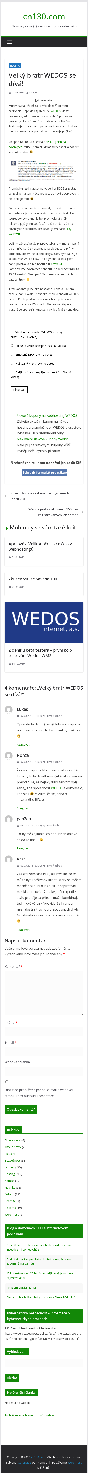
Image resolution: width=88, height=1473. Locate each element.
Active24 (56, 264)
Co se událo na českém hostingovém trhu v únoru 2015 (42, 496)
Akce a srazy (13, 1147)
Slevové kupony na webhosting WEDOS (47, 415)
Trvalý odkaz (54, 716)
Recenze (10, 1201)
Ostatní (9, 1194)
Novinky (10, 1187)
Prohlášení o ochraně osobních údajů (29, 1415)
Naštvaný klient (25, 363)
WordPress (12, 1214)
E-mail (11, 1042)
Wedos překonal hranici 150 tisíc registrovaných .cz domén (53, 512)
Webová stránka (17, 1062)
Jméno (11, 1022)
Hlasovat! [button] (19, 390)
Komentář (14, 966)
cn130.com (44, 16)
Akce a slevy (13, 1140)
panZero (25, 819)
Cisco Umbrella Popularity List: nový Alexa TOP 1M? (41, 1297)
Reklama (10, 1208)
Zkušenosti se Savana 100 (33, 579)
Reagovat (23, 745)
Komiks (9, 1181)
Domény (10, 1167)
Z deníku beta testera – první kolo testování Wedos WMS (40, 652)
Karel (22, 859)
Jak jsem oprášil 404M (21, 1287)
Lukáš (22, 709)
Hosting (15, 65)
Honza (23, 755)
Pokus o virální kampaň (30, 346)
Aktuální (10, 1154)
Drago (33, 92)
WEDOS (56, 111)
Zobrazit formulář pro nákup (45, 472)
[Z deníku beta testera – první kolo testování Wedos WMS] (44, 605)
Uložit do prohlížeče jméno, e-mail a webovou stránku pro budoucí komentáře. (39, 1093)
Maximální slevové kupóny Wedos (43, 439)
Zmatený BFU (24, 354)
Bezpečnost (12, 1160)
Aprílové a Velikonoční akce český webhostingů (40, 546)
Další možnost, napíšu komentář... (38, 372)
